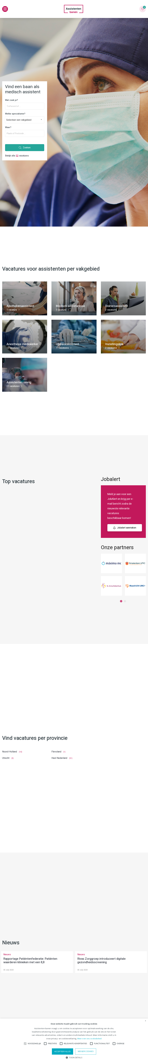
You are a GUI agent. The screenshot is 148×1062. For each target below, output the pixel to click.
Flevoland (56, 751)
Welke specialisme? (15, 114)
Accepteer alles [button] (62, 1051)
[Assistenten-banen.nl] (74, 9)
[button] (74, 1057)
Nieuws (7, 954)
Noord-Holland (9, 751)
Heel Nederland (59, 758)
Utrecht (5, 758)
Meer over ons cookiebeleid (89, 1038)
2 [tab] (125, 601)
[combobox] (24, 119)
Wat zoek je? (11, 100)
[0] (142, 9)
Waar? (8, 127)
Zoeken (26, 147)
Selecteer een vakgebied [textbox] (18, 120)
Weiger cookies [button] (86, 1051)
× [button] (145, 1021)
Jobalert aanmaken (126, 527)
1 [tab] (121, 601)
